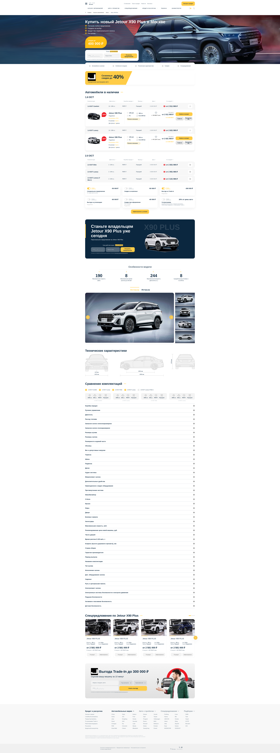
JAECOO (166, 719)
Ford (134, 716)
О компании (127, 3)
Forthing (166, 714)
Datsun (134, 714)
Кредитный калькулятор (91, 728)
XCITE (187, 721)
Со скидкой (169, 101)
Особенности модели (121, 66)
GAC (123, 721)
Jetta (165, 723)
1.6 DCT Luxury (106, 389)
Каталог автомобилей (95, 8)
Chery (113, 714)
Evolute (156, 726)
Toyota (155, 716)
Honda (134, 719)
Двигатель (112, 101)
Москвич (187, 723)
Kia (123, 723)
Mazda (134, 726)
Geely (113, 716)
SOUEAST (178, 728)
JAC (123, 716)
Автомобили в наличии (98, 66)
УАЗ (186, 726)
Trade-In (164, 8)
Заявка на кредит (184, 114)
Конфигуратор (176, 8)
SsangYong (146, 728)
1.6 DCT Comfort (92, 389)
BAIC (155, 721)
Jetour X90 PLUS (93, 639)
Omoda (177, 719)
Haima (166, 716)
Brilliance (156, 723)
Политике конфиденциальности (116, 59)
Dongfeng (124, 719)
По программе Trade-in (91, 721)
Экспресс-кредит (188, 3)
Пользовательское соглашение (138, 747)
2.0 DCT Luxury (131, 389)
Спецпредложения (131, 8)
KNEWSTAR (167, 728)
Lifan (112, 719)
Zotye (123, 714)
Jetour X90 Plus (115, 113)
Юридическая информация (123, 747)
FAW (112, 726)
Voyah (187, 719)
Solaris (176, 726)
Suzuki (155, 714)
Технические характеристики (146, 66)
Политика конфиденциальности (107, 747)
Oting (176, 721)
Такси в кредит (136, 3)
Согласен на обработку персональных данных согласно (98, 59)
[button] (171, 317)
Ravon (145, 721)
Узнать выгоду (133, 688)
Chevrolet (124, 726)
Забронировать (104, 654)
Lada (134, 723)
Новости (143, 3)
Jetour (165, 721)
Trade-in (179, 118)
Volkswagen (157, 719)
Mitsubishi (135, 728)
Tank (186, 716)
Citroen (124, 728)
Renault (145, 723)
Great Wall (114, 728)
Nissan (145, 714)
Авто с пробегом (113, 8)
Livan (176, 714)
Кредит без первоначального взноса (101, 31)
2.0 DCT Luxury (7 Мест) (147, 389)
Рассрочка (88, 726)
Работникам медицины (91, 723)
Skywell (177, 723)
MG (176, 716)
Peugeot (145, 719)
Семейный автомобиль (91, 716)
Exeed (155, 728)
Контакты (149, 3)
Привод (140, 101)
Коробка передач (128, 101)
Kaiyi (165, 726)
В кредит (92, 654)
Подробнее (112, 115)
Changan (113, 723)
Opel (144, 716)
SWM (186, 714)
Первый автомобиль (90, 719)
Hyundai (135, 721)
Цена (153, 101)
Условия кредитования (105, 749)
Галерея (167, 66)
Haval (113, 721)
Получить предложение (129, 55)
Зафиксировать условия (140, 211)
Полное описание (132, 119)
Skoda (145, 726)
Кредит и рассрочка (149, 8)
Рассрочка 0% (188, 118)
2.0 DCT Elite (118, 389)
